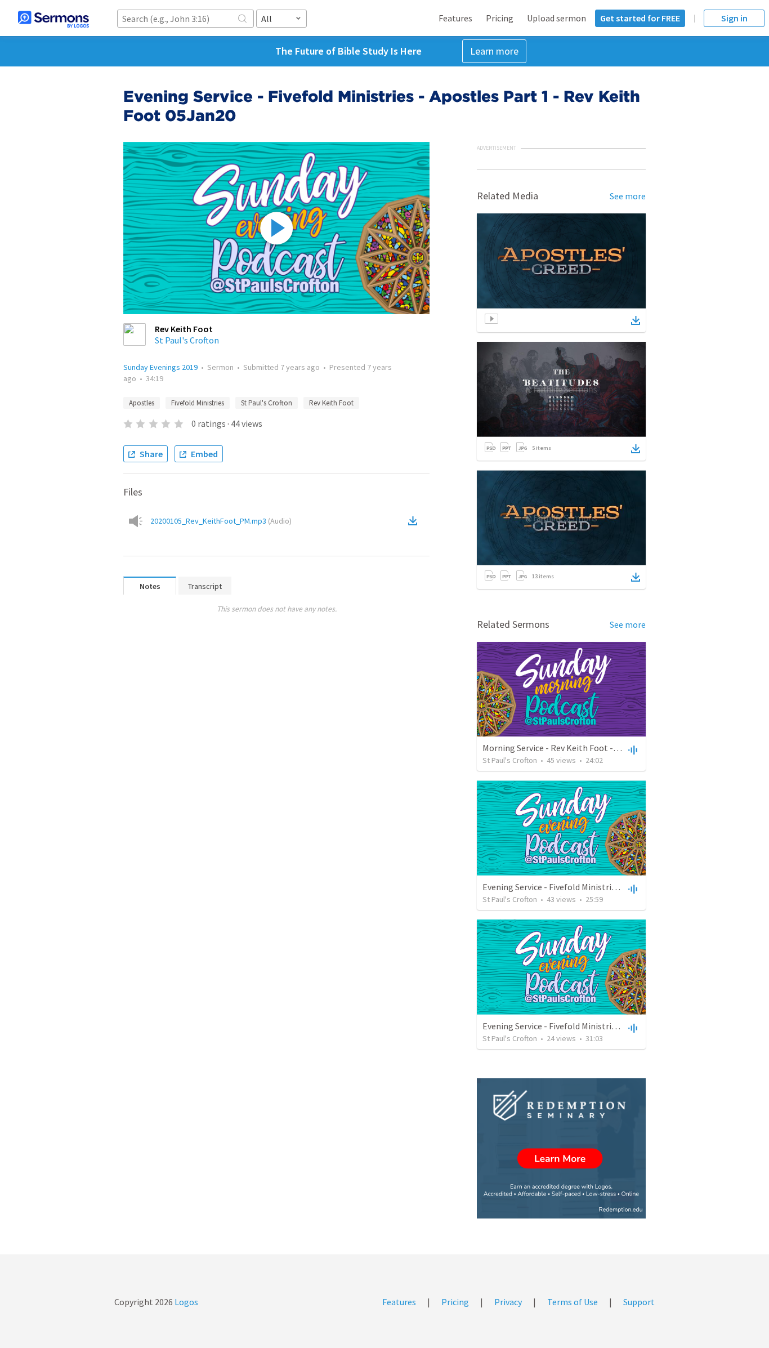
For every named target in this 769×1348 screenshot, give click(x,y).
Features (455, 18)
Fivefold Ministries (197, 403)
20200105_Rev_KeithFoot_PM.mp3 (221, 521)
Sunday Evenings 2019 (160, 367)
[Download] (635, 320)
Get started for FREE (640, 18)
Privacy (508, 1301)
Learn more (494, 50)
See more (628, 196)
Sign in (734, 18)
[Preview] (631, 749)
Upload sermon (556, 18)
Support (639, 1301)
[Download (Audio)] (415, 520)
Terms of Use (572, 1301)
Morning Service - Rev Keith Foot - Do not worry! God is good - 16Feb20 (617, 747)
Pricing (499, 18)
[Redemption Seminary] (561, 1148)
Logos (185, 1301)
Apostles (141, 403)
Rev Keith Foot (331, 403)
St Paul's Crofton (187, 340)
